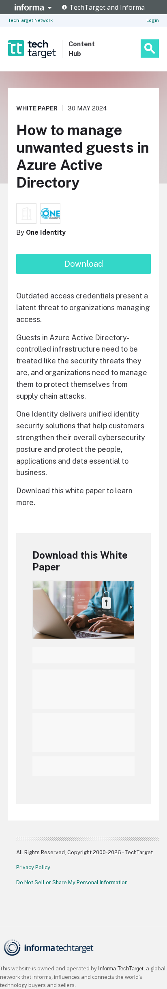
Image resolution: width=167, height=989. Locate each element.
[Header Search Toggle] (150, 48)
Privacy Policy (33, 867)
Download (83, 264)
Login (152, 20)
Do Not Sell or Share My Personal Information (72, 882)
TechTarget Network (30, 20)
